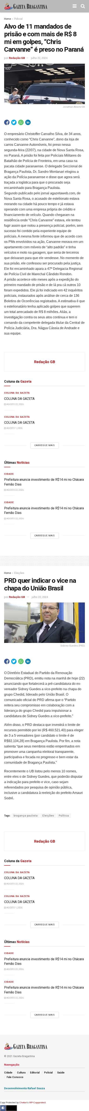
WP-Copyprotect (37, 1102)
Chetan (23, 1102)
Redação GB (17, 58)
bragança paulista (26, 815)
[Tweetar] (14, 122)
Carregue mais (44, 445)
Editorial (35, 1072)
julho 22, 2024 (39, 58)
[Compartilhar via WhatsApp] (21, 122)
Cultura (21, 1072)
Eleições (19, 573)
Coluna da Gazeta (17, 393)
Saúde (61, 1072)
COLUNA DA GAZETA (19, 399)
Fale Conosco (15, 1077)
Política (64, 815)
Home (7, 18)
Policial (18, 18)
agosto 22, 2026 (15, 404)
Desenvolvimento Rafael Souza (24, 1088)
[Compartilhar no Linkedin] (28, 122)
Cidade (9, 474)
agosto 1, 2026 (14, 428)
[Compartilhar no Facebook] (7, 122)
